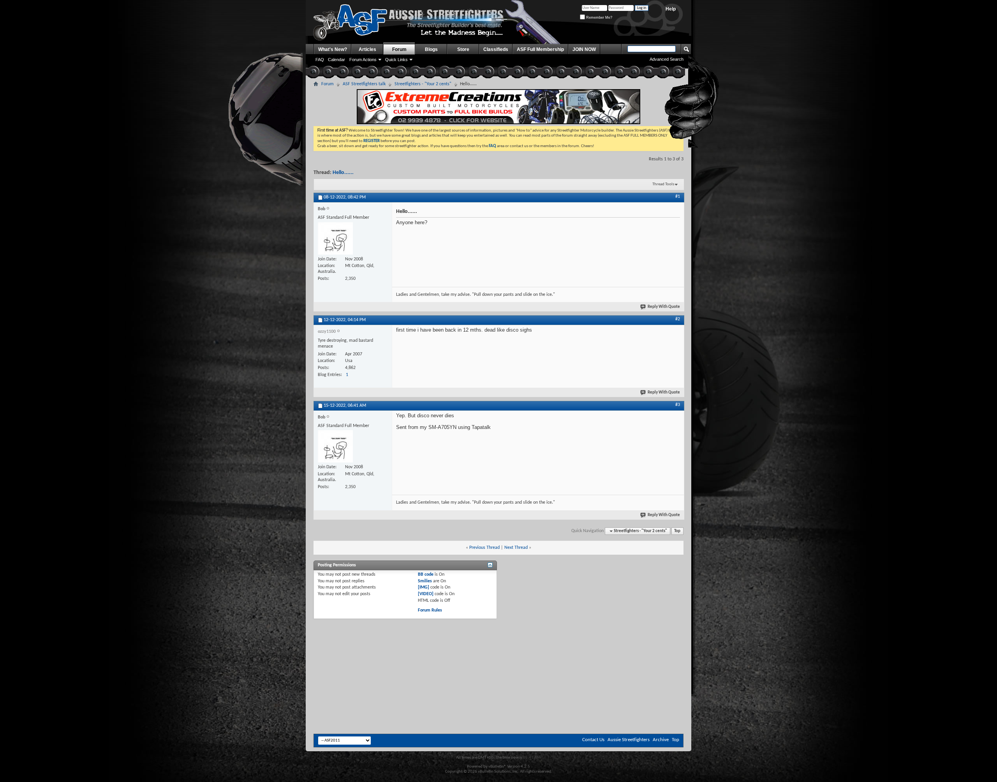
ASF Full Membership (540, 49)
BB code (425, 574)
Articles (367, 49)
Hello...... (343, 173)
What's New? (332, 49)
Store (463, 49)
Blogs (431, 49)
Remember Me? (598, 17)
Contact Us (593, 739)
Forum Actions (363, 59)
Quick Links (396, 59)
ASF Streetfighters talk (364, 84)
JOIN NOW (584, 49)
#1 (677, 196)
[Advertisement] (498, 640)
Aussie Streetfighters (629, 739)
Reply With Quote (664, 307)
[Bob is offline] (335, 238)
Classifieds (495, 49)
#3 (677, 404)
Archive (661, 739)
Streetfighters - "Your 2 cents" (423, 84)
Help (671, 9)
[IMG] (423, 587)
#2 (677, 319)
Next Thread (516, 547)
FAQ (319, 59)
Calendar (336, 59)
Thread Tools (663, 184)
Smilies (425, 581)
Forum (399, 49)
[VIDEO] (425, 594)
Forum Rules (430, 610)
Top (677, 531)
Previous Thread (484, 547)
